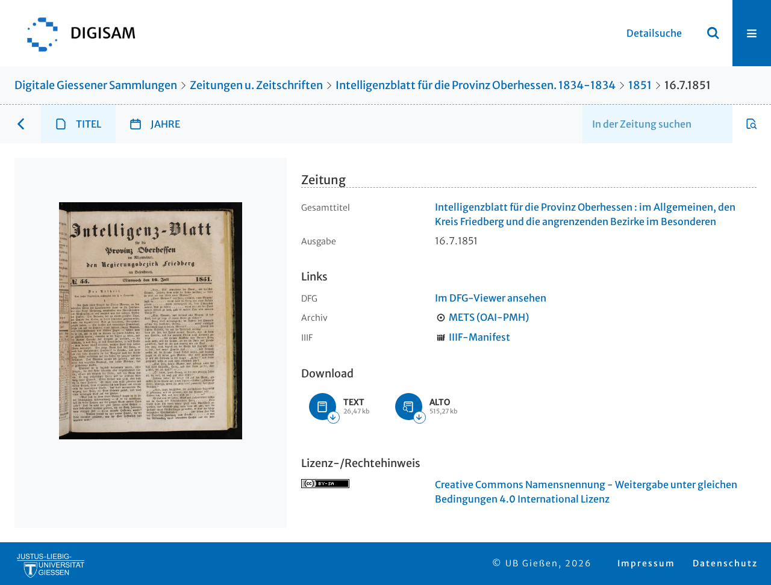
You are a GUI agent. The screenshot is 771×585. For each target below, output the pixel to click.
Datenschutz (725, 563)
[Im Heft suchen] (751, 124)
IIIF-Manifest (479, 337)
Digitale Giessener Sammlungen (95, 85)
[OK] (713, 33)
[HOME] (75, 33)
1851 (640, 85)
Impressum (646, 563)
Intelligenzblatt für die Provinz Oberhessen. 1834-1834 (476, 85)
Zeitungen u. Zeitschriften (256, 85)
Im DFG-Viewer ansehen (490, 298)
